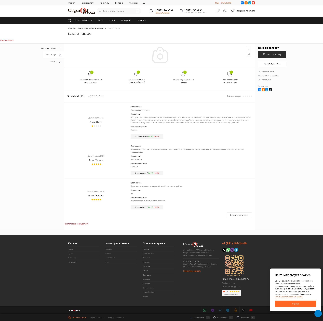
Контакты (146, 279)
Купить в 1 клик (273, 64)
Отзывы (53, 62)
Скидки (108, 254)
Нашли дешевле (267, 71)
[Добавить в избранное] (249, 49)
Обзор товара (51, 55)
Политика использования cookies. (289, 297)
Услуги (145, 296)
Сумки (70, 254)
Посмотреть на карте (192, 271)
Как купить (104, 3)
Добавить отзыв (95, 96)
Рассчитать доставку (269, 76)
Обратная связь (78, 318)
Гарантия (146, 284)
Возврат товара (149, 288)
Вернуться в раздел (48, 48)
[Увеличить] (160, 55)
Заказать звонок (162, 12)
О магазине (147, 275)
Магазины (133, 3)
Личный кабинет (149, 292)
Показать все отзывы (239, 215)
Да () (150, 136)
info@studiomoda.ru (239, 279)
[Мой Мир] (266, 89)
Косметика (72, 262)
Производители (87, 3)
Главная (71, 3)
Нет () (156, 136)
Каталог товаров (81, 20)
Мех (107, 262)
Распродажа (110, 258)
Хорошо (295, 304)
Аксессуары (72, 258)
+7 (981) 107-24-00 (97, 318)
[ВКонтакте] (259, 89)
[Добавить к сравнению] (249, 54)
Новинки (108, 249)
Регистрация (226, 3)
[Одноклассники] (263, 89)
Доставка (119, 3)
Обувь (70, 249)
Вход (217, 3)
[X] (270, 89)
